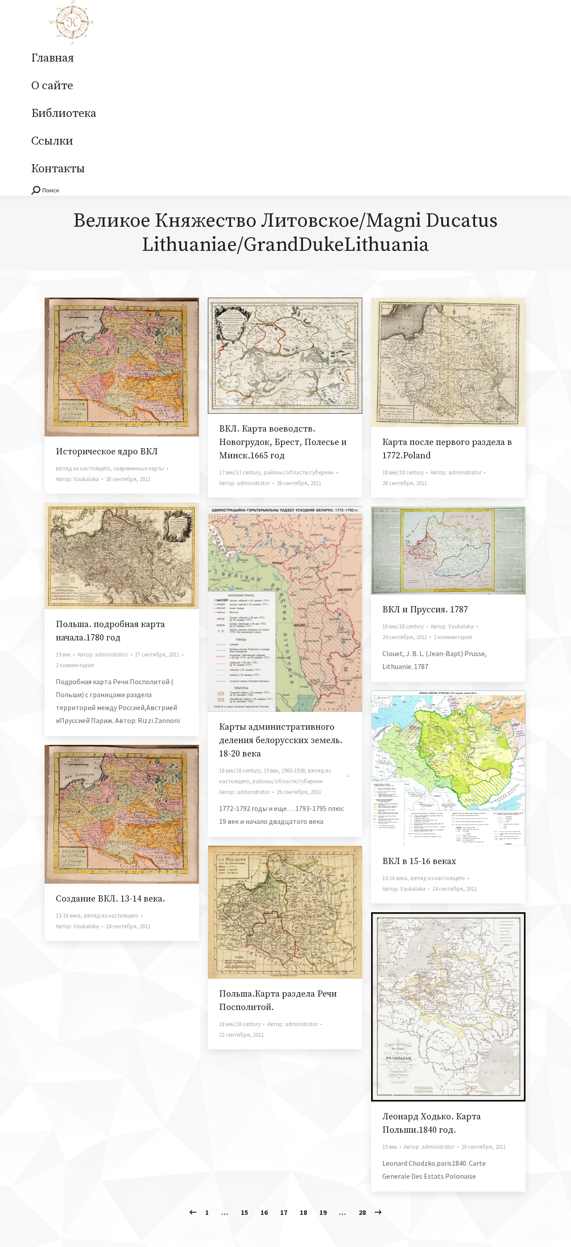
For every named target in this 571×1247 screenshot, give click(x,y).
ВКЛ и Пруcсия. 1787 (425, 609)
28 (362, 1212)
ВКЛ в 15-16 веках (419, 861)
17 (283, 1212)
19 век (63, 654)
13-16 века (394, 878)
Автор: (77, 479)
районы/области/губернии (299, 472)
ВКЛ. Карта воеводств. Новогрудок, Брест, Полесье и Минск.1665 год (283, 442)
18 (303, 1212)
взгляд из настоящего (83, 468)
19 (323, 1212)
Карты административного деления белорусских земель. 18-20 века (281, 741)
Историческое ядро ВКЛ (107, 451)
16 (264, 1212)
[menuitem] (52, 58)
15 (244, 1212)
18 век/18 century (403, 472)
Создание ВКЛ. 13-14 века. (110, 899)
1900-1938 (293, 770)
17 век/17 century (240, 472)
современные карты (138, 468)
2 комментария (75, 665)
